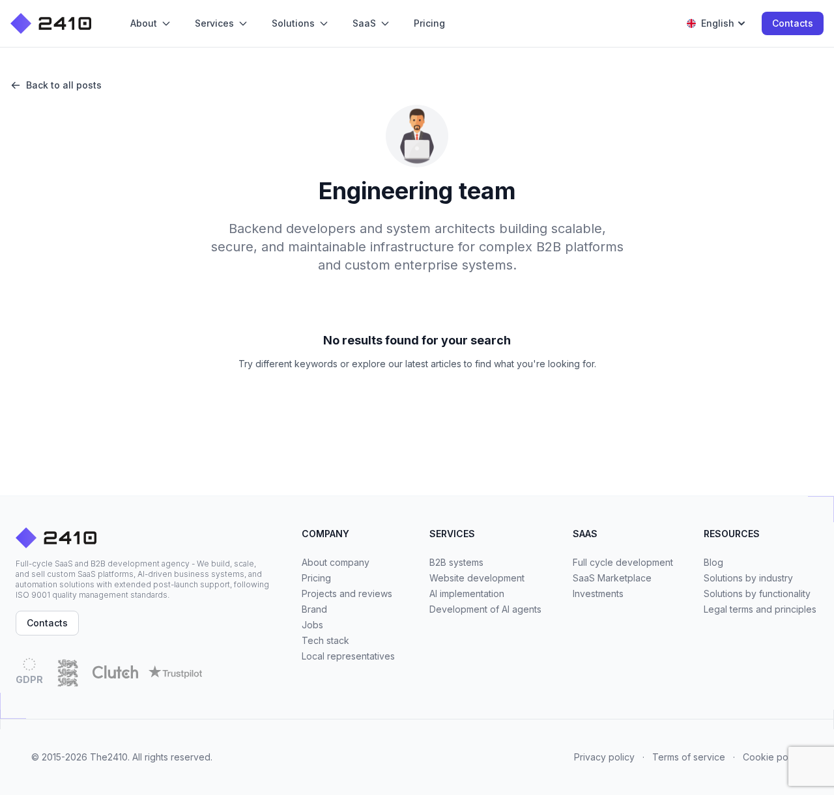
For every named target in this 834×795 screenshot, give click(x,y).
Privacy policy (604, 756)
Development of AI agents (485, 609)
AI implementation (466, 593)
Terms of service (688, 756)
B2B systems (456, 562)
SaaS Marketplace (612, 577)
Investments (598, 593)
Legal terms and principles (760, 609)
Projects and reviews (347, 593)
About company (335, 562)
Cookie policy (773, 756)
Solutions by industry (748, 577)
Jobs (312, 624)
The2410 (109, 756)
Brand (314, 609)
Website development (477, 577)
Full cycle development (623, 562)
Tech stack (325, 640)
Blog (713, 562)
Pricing (316, 577)
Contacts (792, 23)
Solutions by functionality (757, 593)
